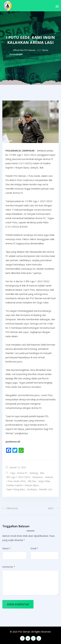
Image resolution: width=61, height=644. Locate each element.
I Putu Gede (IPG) (16, 481)
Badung (34, 472)
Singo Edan (44, 481)
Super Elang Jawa (15, 489)
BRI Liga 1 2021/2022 (18, 477)
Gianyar (49, 477)
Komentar (8, 566)
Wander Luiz (45, 489)
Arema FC (22, 472)
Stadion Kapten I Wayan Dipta (22, 485)
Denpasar (37, 477)
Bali (42, 472)
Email (34, 548)
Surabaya (32, 489)
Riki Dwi (32, 481)
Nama (6, 548)
